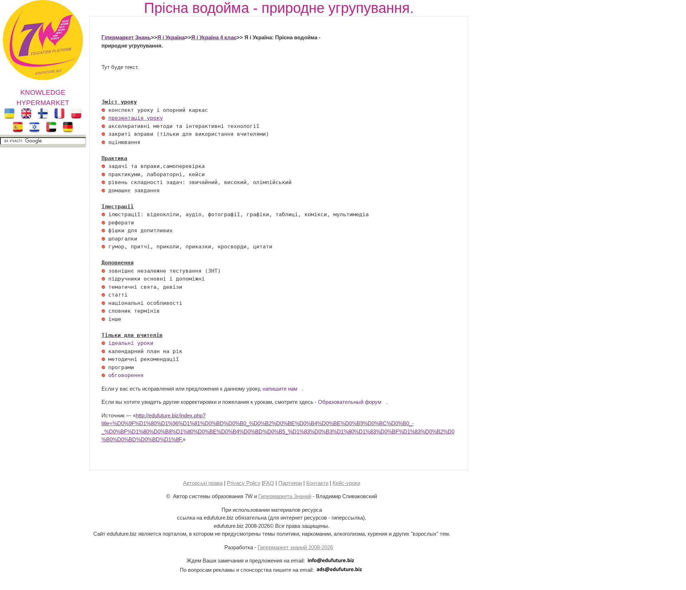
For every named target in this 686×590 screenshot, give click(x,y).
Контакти (317, 483)
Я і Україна (171, 37)
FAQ (268, 483)
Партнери (290, 483)
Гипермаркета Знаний (284, 496)
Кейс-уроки (346, 483)
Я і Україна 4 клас (214, 37)
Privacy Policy (243, 483)
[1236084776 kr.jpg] (103, 110)
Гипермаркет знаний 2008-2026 (295, 547)
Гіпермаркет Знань (126, 37)
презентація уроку (135, 118)
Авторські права (203, 483)
